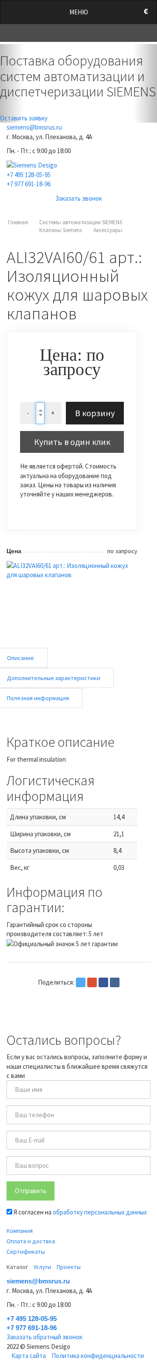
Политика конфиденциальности (97, 1355)
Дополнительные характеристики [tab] (53, 678)
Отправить (30, 1191)
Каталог (17, 1267)
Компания (20, 1231)
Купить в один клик (72, 441)
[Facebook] (103, 982)
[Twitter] (80, 982)
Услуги (42, 1267)
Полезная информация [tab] (38, 698)
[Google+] (92, 982)
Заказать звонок (78, 198)
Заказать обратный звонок (44, 1337)
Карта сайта (28, 1355)
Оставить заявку (24, 118)
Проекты (69, 1267)
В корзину (95, 412)
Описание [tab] (20, 658)
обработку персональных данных (100, 1212)
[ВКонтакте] (114, 982)
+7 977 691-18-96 (29, 184)
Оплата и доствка (31, 1241)
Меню (78, 12)
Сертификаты (26, 1252)
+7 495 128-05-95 (29, 175)
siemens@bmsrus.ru (34, 127)
